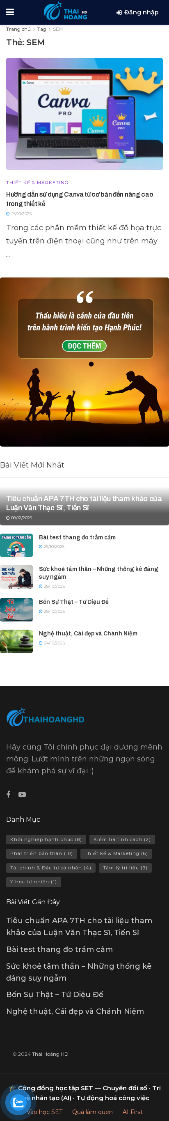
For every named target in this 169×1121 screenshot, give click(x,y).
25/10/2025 (53, 546)
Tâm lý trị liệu (125, 868)
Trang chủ (18, 29)
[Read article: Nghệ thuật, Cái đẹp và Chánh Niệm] (16, 641)
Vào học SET (44, 1112)
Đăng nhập (141, 12)
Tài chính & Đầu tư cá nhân (50, 868)
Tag (41, 29)
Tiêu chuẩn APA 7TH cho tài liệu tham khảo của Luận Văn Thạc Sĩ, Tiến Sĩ (84, 503)
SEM (58, 29)
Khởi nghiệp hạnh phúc (46, 839)
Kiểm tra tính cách (122, 839)
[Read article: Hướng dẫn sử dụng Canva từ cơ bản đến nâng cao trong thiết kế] (84, 114)
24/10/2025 (54, 643)
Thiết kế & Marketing (37, 183)
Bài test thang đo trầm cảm (77, 537)
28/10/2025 (54, 586)
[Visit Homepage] (65, 10)
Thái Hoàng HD (50, 1054)
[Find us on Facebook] (8, 795)
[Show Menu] (10, 12)
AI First (133, 1112)
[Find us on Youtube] (22, 795)
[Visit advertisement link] (84, 362)
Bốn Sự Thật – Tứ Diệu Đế (74, 602)
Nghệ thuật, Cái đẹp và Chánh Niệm (88, 633)
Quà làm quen (92, 1112)
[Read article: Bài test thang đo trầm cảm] (16, 545)
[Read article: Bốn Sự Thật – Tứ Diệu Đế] (16, 609)
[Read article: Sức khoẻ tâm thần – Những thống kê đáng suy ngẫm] (16, 577)
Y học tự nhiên (33, 882)
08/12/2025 (21, 517)
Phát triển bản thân (41, 853)
